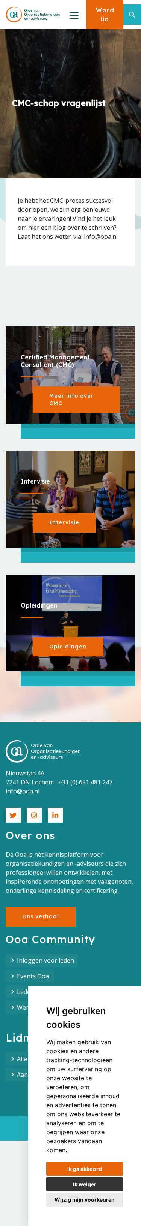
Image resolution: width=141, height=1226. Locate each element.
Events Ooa (33, 976)
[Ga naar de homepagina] (33, 15)
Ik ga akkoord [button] (84, 1169)
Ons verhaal (40, 916)
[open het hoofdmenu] (73, 14)
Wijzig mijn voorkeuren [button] (85, 1199)
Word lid (105, 14)
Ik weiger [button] (84, 1184)
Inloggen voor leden (45, 960)
